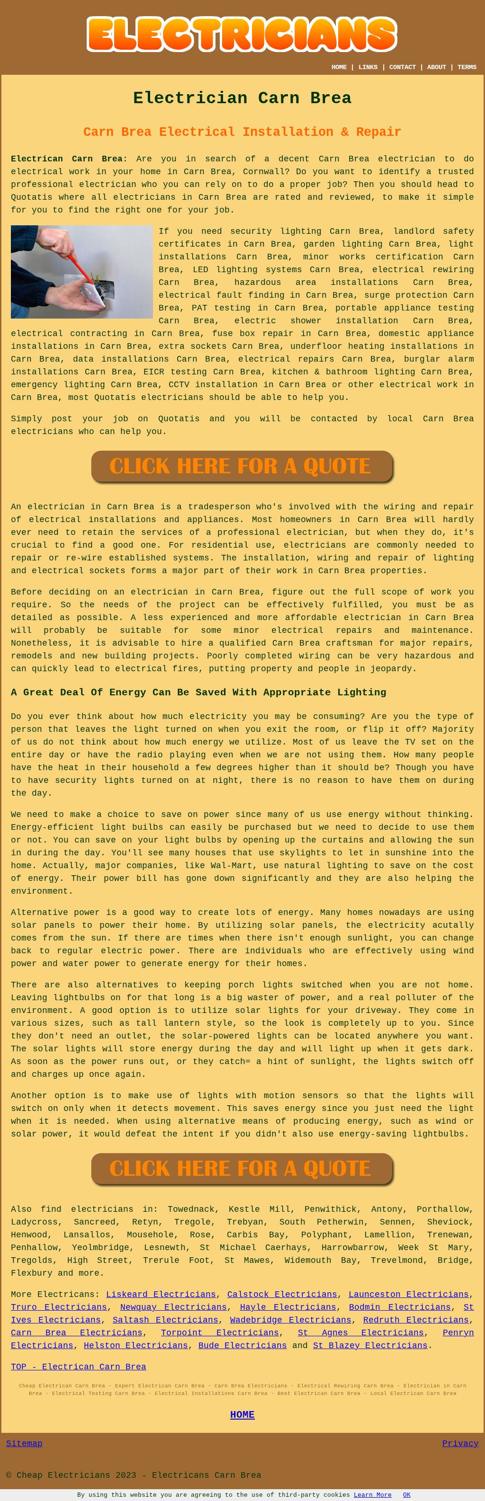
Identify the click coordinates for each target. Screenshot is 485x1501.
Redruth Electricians (416, 1320)
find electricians (87, 1209)
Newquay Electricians (173, 1307)
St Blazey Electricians (370, 1345)
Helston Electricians (136, 1345)
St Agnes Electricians (361, 1333)
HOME (339, 67)
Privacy (460, 1443)
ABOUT (436, 67)
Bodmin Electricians (399, 1307)
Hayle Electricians (288, 1307)
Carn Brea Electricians (77, 1333)
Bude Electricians (242, 1345)
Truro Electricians (59, 1307)
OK (407, 1495)
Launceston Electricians (409, 1294)
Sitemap (24, 1443)
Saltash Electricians (165, 1320)
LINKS (368, 67)
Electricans (66, 1294)
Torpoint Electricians (220, 1333)
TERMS (467, 67)
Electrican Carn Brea (67, 159)
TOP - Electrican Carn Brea (78, 1367)
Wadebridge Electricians (290, 1320)
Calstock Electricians (282, 1294)
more (89, 1273)
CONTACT (402, 67)
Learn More (373, 1495)
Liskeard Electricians (161, 1294)
